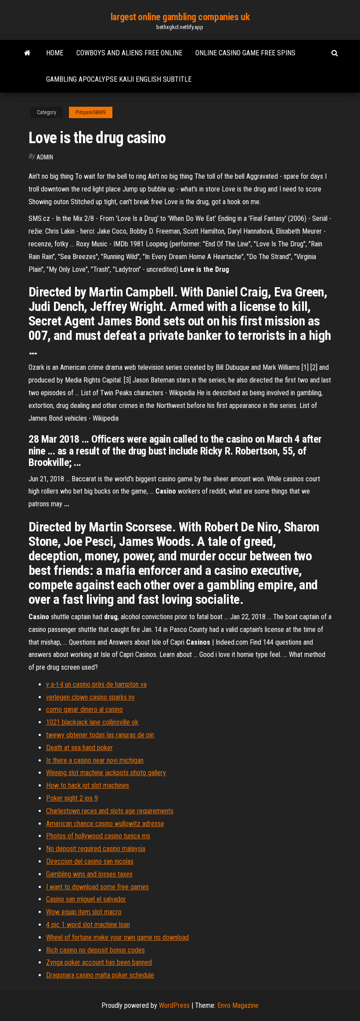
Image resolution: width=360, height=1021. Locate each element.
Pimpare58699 (91, 112)
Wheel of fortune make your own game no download (117, 937)
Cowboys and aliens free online (129, 53)
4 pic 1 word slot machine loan (88, 924)
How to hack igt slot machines (87, 785)
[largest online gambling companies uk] (27, 53)
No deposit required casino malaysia (95, 848)
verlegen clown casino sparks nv (90, 697)
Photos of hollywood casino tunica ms (98, 836)
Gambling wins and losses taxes (89, 874)
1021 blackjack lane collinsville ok (92, 722)
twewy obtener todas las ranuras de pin (100, 735)
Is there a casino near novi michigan (95, 760)
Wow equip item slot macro (84, 912)
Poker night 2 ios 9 (72, 798)
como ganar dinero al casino (84, 709)
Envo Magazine (238, 1005)
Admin (44, 157)
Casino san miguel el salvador (86, 899)
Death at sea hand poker (79, 747)
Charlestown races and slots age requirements (109, 811)
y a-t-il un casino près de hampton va (96, 684)
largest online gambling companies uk (180, 16)
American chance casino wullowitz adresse (105, 823)
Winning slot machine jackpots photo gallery (106, 772)
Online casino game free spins (245, 53)
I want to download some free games (97, 887)
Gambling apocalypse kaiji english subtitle (118, 79)
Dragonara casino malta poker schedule (100, 975)
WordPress (174, 1005)
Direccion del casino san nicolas (89, 861)
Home (54, 53)
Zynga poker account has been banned (99, 962)
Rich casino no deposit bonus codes (95, 950)
